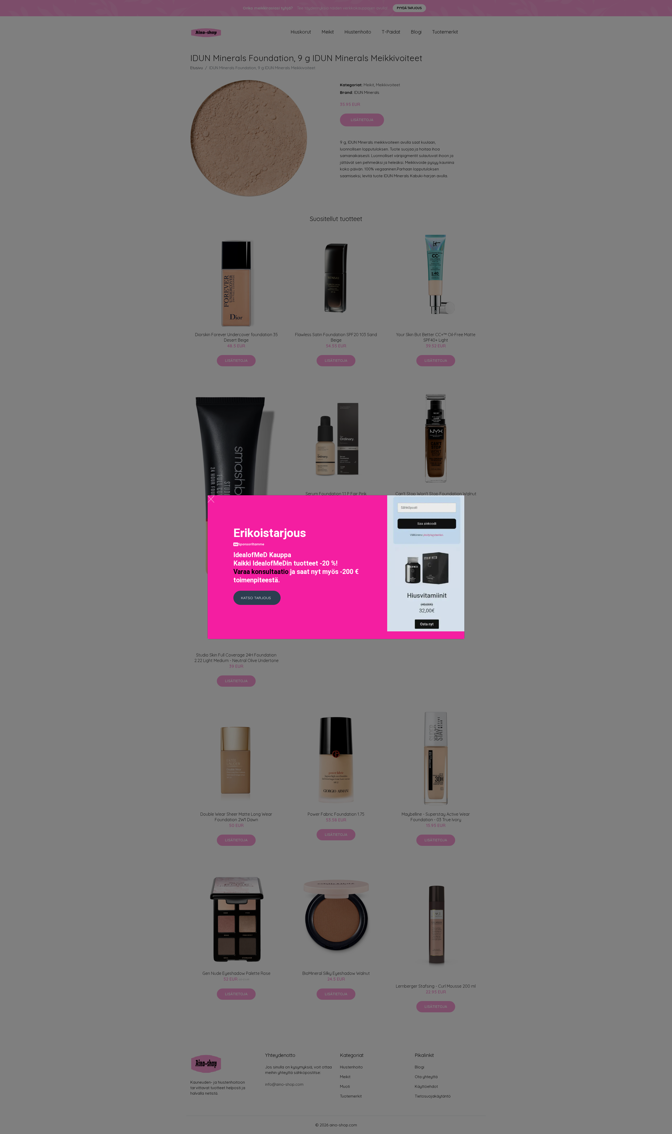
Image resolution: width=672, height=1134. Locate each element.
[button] (257, 598)
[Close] (211, 499)
